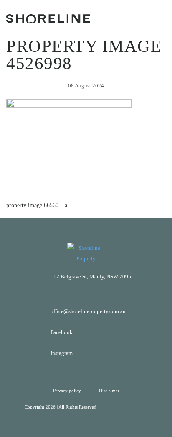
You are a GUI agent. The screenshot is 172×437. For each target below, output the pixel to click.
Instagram (62, 353)
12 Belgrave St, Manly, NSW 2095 (92, 276)
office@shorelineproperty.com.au (88, 311)
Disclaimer (109, 390)
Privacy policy (67, 390)
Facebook (62, 332)
